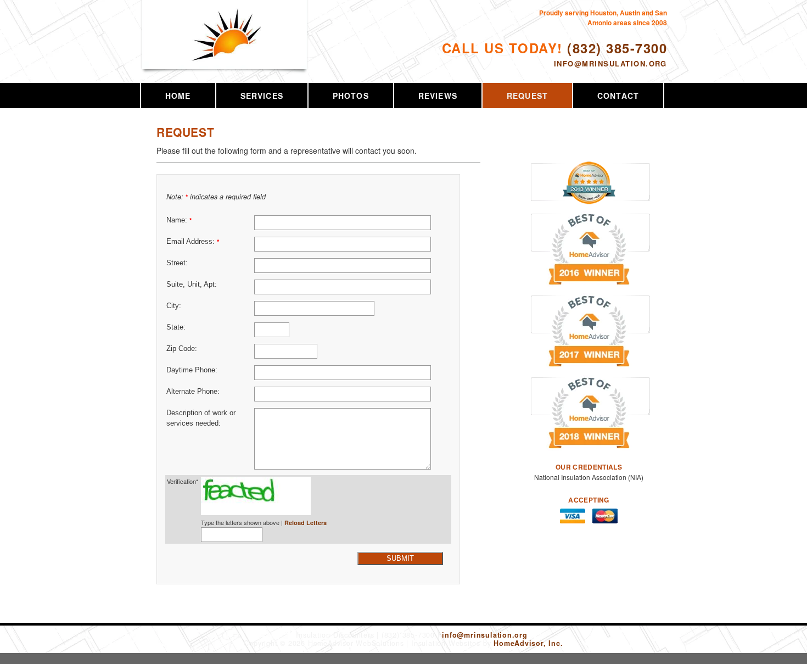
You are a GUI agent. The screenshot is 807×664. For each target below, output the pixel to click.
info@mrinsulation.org (610, 63)
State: (176, 327)
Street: (177, 263)
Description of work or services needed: (201, 418)
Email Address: (192, 241)
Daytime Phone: (191, 370)
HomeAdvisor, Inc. (528, 643)
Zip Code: (181, 349)
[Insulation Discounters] (224, 47)
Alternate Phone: (193, 391)
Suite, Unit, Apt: (191, 284)
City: (173, 306)
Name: (179, 220)
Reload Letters (305, 522)
